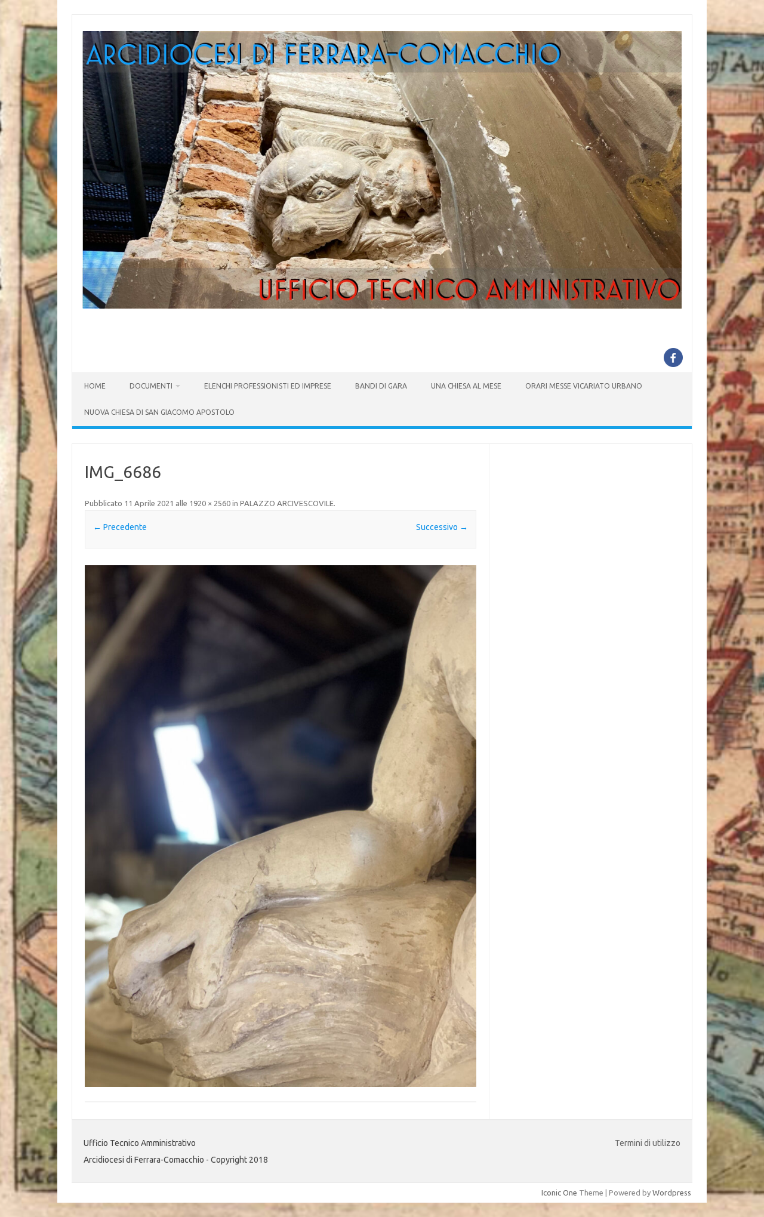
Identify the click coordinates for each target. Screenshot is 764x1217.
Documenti (151, 386)
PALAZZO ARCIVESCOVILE (287, 503)
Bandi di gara (381, 386)
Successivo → (442, 527)
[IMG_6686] (280, 826)
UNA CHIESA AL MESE (466, 386)
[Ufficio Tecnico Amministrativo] (382, 305)
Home (95, 386)
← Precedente (120, 527)
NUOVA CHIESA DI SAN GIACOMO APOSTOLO (159, 412)
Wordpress (671, 1192)
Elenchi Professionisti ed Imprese (267, 386)
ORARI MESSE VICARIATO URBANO (583, 386)
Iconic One (559, 1192)
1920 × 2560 (209, 503)
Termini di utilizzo (647, 1143)
